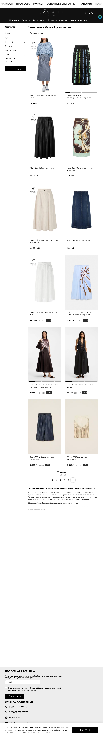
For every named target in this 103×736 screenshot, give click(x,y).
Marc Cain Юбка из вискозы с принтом (80, 169)
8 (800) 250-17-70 (18, 712)
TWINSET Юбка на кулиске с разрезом (43, 458)
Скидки (63, 20)
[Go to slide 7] (95, 308)
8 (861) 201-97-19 (18, 706)
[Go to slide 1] (31, 164)
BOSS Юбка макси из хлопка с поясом (80, 386)
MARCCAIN (77, 4)
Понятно (85, 730)
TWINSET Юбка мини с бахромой (77, 458)
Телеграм (14, 717)
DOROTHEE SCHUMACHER (53, 4)
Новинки (14, 20)
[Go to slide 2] (37, 164)
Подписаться (14, 696)
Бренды (52, 20)
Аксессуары (39, 20)
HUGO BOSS (15, 4)
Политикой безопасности (38, 732)
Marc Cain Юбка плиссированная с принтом (79, 97)
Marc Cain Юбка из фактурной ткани (44, 313)
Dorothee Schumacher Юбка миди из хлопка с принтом (79, 313)
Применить (15, 69)
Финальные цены (79, 20)
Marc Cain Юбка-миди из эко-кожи (43, 96)
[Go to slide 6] (58, 164)
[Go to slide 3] (42, 164)
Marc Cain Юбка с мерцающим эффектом (44, 241)
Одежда (25, 20)
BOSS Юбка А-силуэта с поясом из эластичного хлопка (44, 386)
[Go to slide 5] (53, 164)
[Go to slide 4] (47, 164)
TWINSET (30, 4)
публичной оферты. (26, 690)
